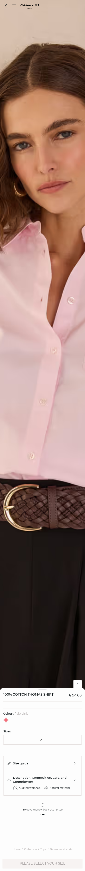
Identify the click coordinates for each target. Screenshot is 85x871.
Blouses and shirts (61, 849)
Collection (30, 849)
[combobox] (42, 740)
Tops (43, 849)
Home (16, 849)
